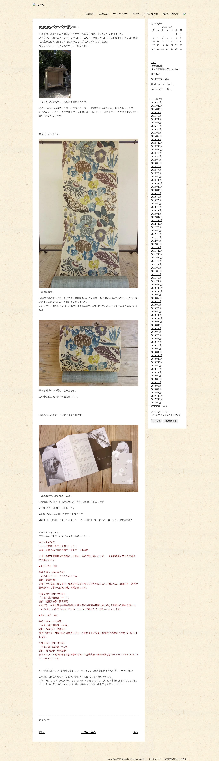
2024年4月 (156, 170)
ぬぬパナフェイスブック (58, 536)
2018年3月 (156, 386)
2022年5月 (156, 237)
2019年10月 (156, 325)
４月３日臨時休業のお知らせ (165, 69)
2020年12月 (156, 284)
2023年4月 (156, 203)
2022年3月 (156, 244)
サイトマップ (154, 759)
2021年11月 (156, 254)
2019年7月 (156, 332)
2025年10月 (156, 109)
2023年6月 (156, 197)
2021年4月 (156, 274)
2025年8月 (156, 116)
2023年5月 (156, 200)
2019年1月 (156, 352)
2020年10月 (156, 291)
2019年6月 (156, 335)
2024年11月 (156, 146)
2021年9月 (156, 261)
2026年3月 (156, 102)
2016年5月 (156, 403)
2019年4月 (156, 342)
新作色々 (155, 74)
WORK (136, 14)
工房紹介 (90, 14)
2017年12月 (156, 396)
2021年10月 (156, 257)
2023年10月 (156, 190)
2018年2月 (156, 389)
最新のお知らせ (170, 14)
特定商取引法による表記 (175, 759)
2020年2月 (156, 311)
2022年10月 (156, 224)
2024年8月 (156, 156)
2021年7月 (156, 264)
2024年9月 (156, 153)
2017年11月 (156, 399)
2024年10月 (156, 149)
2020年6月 (156, 301)
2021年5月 (156, 271)
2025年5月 (156, 126)
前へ (42, 732)
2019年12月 (156, 318)
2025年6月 (156, 122)
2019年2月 (156, 349)
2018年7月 (156, 372)
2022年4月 (156, 241)
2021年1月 (156, 281)
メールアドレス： (160, 412)
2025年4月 (156, 129)
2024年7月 (156, 160)
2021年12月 (156, 251)
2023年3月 (156, 207)
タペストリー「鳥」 (161, 89)
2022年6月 (156, 234)
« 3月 (153, 62)
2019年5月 (156, 338)
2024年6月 (156, 163)
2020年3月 (156, 308)
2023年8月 (156, 193)
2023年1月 (156, 214)
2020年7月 (156, 298)
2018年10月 (156, 362)
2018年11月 (156, 359)
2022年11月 (156, 220)
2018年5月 (156, 379)
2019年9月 (156, 328)
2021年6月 (156, 268)
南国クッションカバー (162, 84)
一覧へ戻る (88, 732)
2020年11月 (156, 288)
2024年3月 (156, 173)
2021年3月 (156, 278)
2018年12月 (156, 355)
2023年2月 (156, 210)
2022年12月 (156, 217)
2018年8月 (156, 369)
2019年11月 (156, 322)
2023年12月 (156, 183)
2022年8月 (156, 227)
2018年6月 (156, 376)
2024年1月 (156, 180)
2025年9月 (156, 112)
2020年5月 (156, 305)
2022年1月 (156, 247)
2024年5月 (156, 166)
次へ (135, 732)
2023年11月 (156, 187)
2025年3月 (156, 133)
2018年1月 (156, 392)
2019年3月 (156, 345)
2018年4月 (156, 382)
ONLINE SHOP (120, 14)
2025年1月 (156, 139)
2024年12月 (156, 143)
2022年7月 (156, 230)
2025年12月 (156, 106)
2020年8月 (156, 295)
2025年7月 (156, 119)
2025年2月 (156, 136)
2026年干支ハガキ (160, 79)
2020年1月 (156, 315)
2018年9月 (156, 365)
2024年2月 (156, 176)
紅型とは (103, 14)
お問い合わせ (151, 14)
